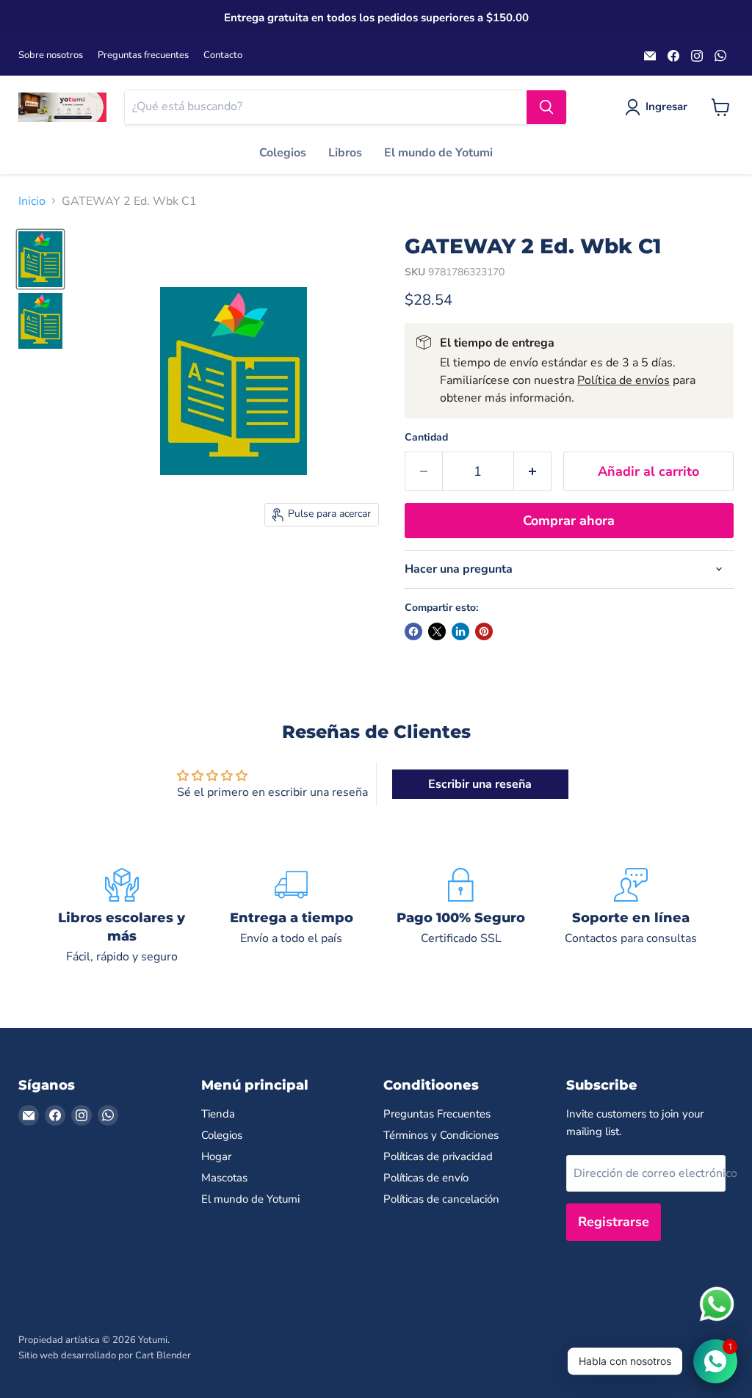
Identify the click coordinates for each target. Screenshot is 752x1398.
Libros (345, 153)
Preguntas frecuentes (143, 55)
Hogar (216, 1156)
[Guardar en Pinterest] (484, 631)
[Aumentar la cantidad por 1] (533, 472)
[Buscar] (546, 107)
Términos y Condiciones (441, 1135)
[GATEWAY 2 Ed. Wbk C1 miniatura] (40, 259)
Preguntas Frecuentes (437, 1114)
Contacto (222, 55)
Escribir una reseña (480, 784)
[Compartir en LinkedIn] (460, 631)
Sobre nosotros (50, 55)
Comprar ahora (569, 520)
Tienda (218, 1114)
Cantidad (426, 437)
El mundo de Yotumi (438, 153)
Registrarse (613, 1222)
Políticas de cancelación (441, 1199)
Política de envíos (623, 380)
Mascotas (224, 1177)
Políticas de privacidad (438, 1156)
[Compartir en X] (437, 631)
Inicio (32, 201)
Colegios (282, 153)
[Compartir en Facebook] (413, 631)
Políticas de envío (426, 1177)
